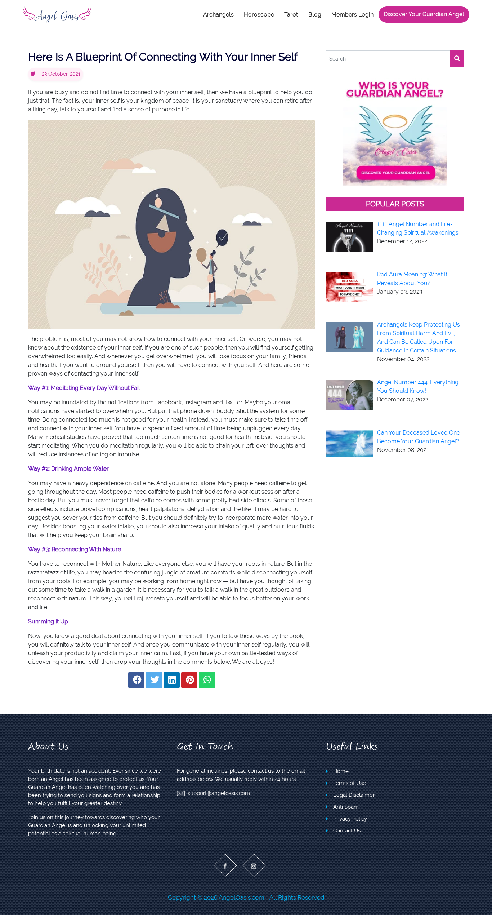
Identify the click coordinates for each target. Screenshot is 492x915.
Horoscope (259, 14)
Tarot (291, 14)
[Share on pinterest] (189, 680)
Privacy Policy (350, 819)
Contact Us (347, 830)
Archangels (218, 14)
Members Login (352, 14)
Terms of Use (349, 783)
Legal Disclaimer (354, 795)
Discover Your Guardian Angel (424, 14)
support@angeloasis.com (219, 793)
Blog (314, 14)
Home (341, 771)
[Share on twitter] (154, 680)
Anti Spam (346, 807)
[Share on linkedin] (172, 680)
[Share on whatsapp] (207, 680)
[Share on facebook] (136, 680)
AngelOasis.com (241, 897)
